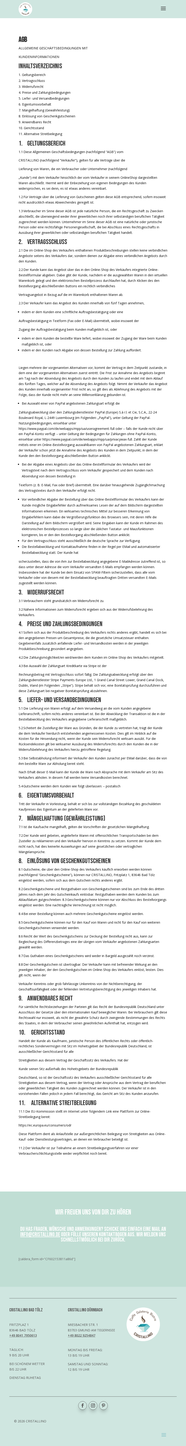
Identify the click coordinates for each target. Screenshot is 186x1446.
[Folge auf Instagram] (93, 1405)
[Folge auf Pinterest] (103, 1405)
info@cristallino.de (40, 1234)
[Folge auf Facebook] (82, 1405)
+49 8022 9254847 (81, 1335)
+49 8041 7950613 (23, 1335)
